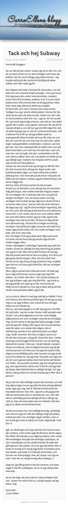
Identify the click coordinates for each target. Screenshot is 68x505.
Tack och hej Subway (34, 53)
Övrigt (8, 59)
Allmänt (22, 59)
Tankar (15, 59)
